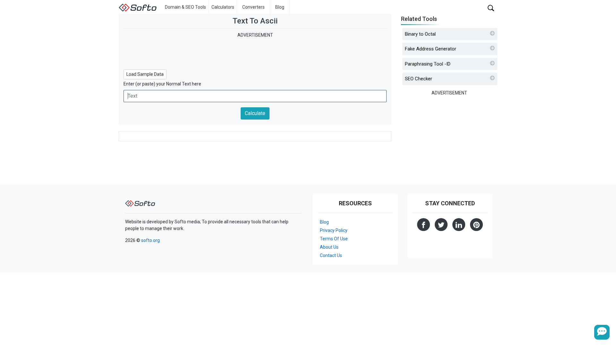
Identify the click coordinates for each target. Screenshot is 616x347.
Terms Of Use (334, 238)
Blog (279, 7)
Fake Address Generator (430, 49)
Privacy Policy (333, 230)
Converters (253, 7)
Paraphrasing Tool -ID (427, 64)
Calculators (222, 7)
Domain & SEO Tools (185, 7)
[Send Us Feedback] (602, 332)
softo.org (150, 240)
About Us (329, 247)
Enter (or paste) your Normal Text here (162, 83)
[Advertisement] (255, 53)
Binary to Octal (420, 34)
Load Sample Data (145, 74)
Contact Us (331, 255)
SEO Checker (418, 79)
